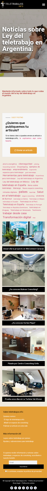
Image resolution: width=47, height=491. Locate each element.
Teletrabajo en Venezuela (20, 210)
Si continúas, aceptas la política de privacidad (24, 471)
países (23, 191)
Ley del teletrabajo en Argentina (30, 178)
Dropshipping (22, 167)
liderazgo (17, 188)
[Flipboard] (27, 488)
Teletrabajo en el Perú (28, 202)
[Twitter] (11, 488)
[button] (43, 4)
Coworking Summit (9, 167)
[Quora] (23, 488)
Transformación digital (17, 217)
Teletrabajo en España (13, 204)
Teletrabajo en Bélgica (36, 199)
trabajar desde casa (15, 213)
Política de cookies (28, 483)
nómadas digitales (10, 192)
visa (34, 218)
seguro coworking (28, 196)
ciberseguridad (25, 164)
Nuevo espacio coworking (33, 188)
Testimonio (36, 210)
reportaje (32, 192)
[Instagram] (15, 488)
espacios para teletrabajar (13, 172)
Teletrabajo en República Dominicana (15, 207)
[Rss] (35, 488)
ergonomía (33, 169)
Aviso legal (16, 483)
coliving (36, 164)
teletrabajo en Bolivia (20, 199)
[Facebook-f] (19, 488)
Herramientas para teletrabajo (18, 175)
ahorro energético (10, 164)
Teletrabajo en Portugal (34, 204)
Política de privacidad (36, 481)
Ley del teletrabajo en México (16, 182)
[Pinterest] (31, 488)
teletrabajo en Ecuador (10, 201)
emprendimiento (20, 169)
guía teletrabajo (30, 172)
